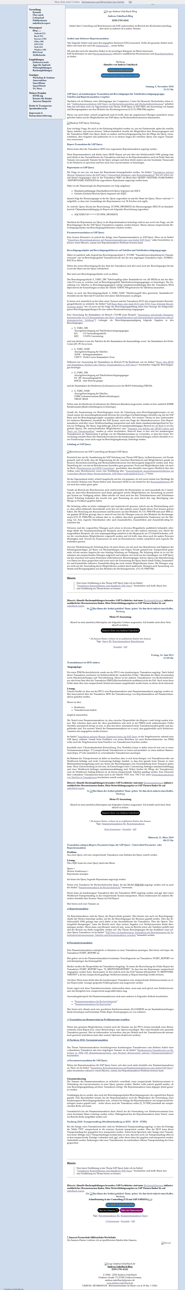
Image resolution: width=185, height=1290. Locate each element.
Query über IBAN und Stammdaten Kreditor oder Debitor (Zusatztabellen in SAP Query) (120, 363)
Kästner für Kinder (42, 98)
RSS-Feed (39, 52)
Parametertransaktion (112, 824)
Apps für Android (41, 65)
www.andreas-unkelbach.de (120, 1283)
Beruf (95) (38, 36)
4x (88, 608)
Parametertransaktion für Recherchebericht (99, 887)
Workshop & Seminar (44, 77)
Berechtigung (137, 641)
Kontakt (37, 12)
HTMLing (38, 96)
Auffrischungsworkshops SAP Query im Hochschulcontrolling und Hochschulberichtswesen (117, 104)
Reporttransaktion (121, 641)
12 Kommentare (112, 1221)
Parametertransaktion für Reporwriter (93, 1004)
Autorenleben (39, 80)
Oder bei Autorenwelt (131, 1210)
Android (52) (40, 33)
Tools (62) (38, 47)
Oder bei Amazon (108, 1210)
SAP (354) (38, 44)
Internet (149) (40, 39)
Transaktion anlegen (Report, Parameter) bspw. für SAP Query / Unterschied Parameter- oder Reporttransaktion (120, 173)
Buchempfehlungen (42, 70)
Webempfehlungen (42, 67)
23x (88, 1193)
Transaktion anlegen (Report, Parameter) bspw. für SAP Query (108, 736)
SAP (125, 647)
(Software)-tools (41, 62)
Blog (37, 30)
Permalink (117, 647)
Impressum (34, 113)
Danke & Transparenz (40, 106)
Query (105, 641)
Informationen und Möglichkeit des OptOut (103, 2)
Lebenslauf (38, 17)
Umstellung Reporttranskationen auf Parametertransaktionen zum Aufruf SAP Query (109, 240)
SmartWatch (39, 86)
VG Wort (37, 88)
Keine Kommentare (112, 829)
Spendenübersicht (38, 108)
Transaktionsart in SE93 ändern (83, 662)
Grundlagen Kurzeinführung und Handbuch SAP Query (105, 586)
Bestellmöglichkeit (164, 54)
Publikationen (40, 20)
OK (130, 2)
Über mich (38, 15)
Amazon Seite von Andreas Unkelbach (120, 630)
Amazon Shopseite (42, 101)
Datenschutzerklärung (40, 115)
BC (110, 641)
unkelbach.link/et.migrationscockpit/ (120, 75)
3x (88, 791)
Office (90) (39, 42)
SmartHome (39, 83)
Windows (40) (40, 50)
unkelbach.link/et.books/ (120, 70)
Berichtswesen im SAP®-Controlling (95, 468)
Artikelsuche (40, 55)
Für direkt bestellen (120, 1205)
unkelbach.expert (41, 23)
